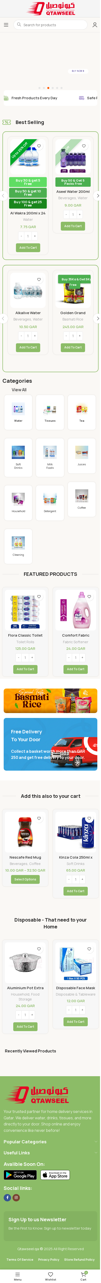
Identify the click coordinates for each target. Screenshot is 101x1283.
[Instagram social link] (16, 1197)
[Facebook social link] (7, 1197)
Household (20, 994)
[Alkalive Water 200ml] (28, 290)
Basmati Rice (73, 185)
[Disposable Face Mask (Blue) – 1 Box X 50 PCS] (75, 962)
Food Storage (29, 996)
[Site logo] (50, 8)
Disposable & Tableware (76, 994)
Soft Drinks (76, 863)
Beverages (22, 198)
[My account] (95, 25)
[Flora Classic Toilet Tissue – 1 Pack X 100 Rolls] (25, 610)
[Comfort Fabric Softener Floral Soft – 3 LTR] (75, 610)
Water (37, 198)
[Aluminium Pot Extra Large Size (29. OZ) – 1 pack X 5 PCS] (25, 962)
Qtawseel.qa (28, 1248)
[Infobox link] (18, 412)
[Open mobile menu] (6, 25)
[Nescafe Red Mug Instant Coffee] (25, 832)
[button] (28, 226)
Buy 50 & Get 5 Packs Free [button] (27, 182)
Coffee (35, 863)
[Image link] (37, 1094)
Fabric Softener (75, 642)
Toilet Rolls (25, 642)
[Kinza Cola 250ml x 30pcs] (75, 832)
